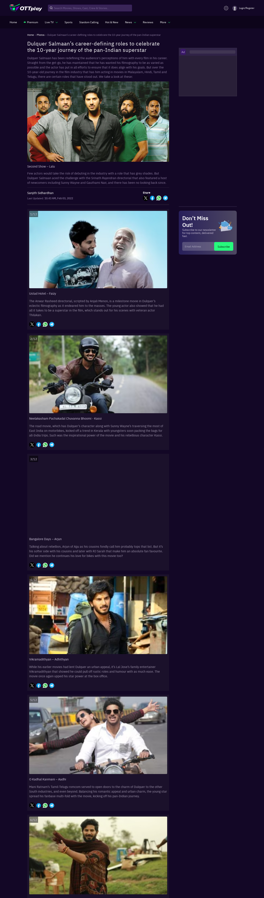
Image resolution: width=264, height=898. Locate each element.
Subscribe (224, 246)
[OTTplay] (26, 8)
